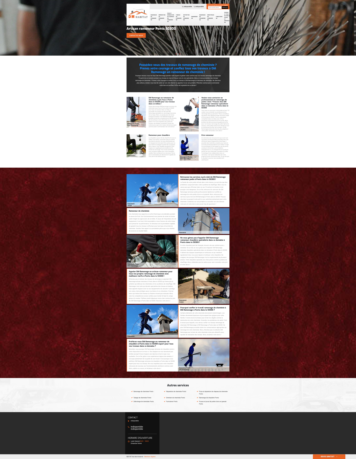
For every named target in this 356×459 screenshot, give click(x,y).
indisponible (187, 6)
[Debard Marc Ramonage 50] (138, 10)
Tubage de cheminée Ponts (142, 398)
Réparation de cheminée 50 (162, 17)
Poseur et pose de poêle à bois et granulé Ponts (212, 403)
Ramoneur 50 (194, 17)
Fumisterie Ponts (171, 401)
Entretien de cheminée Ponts (175, 398)
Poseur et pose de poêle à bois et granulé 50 (226, 17)
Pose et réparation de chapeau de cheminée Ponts (213, 393)
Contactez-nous (136, 35)
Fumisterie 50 (219, 17)
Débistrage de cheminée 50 (210, 17)
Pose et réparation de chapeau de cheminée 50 (170, 17)
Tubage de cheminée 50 (178, 17)
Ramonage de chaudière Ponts (209, 398)
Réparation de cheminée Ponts (176, 391)
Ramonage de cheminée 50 (154, 17)
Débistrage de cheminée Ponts (144, 401)
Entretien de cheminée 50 (186, 17)
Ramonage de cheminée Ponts (143, 391)
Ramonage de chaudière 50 (202, 17)
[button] (176, 54)
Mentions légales (150, 457)
